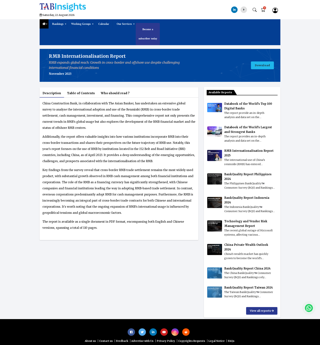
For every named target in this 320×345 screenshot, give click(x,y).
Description (52, 93)
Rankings (58, 24)
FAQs (231, 341)
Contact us (106, 341)
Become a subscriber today (148, 34)
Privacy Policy (166, 341)
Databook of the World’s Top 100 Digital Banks (248, 106)
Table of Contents (82, 93)
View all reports (260, 310)
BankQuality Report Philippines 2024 (247, 176)
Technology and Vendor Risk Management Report (245, 224)
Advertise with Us (142, 341)
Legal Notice (216, 341)
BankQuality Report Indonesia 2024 (246, 200)
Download (262, 65)
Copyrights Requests (191, 341)
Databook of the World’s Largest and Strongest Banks (248, 129)
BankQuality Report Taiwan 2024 (248, 287)
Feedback (122, 341)
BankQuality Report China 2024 (247, 268)
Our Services (124, 24)
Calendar (103, 24)
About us (90, 341)
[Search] (256, 9)
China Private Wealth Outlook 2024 (246, 247)
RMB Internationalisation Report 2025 (249, 153)
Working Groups (81, 24)
